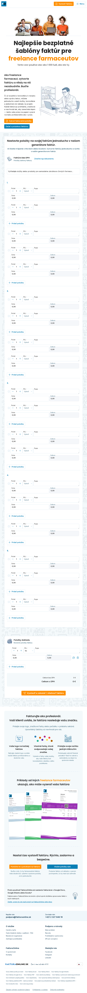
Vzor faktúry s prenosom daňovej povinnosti (66, 975)
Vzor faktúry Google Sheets (60, 972)
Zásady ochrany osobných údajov (18, 990)
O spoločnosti (11, 952)
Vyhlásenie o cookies (40, 990)
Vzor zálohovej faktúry (43, 975)
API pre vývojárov (51, 939)
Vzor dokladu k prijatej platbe (15, 978)
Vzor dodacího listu (12, 984)
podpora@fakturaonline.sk (18, 917)
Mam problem (50, 930)
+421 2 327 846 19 (54, 917)
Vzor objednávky (31, 978)
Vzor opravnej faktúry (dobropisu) (49, 978)
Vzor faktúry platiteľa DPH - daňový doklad (19, 981)
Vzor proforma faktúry (68, 978)
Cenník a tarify (11, 930)
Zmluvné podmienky (57, 990)
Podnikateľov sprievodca (54, 936)
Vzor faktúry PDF (29, 975)
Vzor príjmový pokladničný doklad (45, 981)
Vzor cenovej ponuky (26, 984)
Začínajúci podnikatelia (14, 939)
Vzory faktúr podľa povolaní (14, 972)
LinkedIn (48, 958)
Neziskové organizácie (14, 936)
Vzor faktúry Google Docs (14, 975)
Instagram (48, 955)
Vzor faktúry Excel (30, 972)
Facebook (48, 952)
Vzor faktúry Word (43, 972)
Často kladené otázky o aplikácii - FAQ (19, 933)
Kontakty (9, 955)
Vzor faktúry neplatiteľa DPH (66, 981)
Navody (48, 933)
